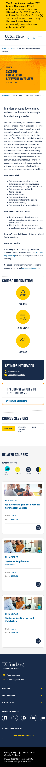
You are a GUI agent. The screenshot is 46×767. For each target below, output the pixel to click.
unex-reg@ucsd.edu (15, 679)
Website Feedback (12, 755)
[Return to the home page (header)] (14, 38)
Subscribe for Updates (23, 735)
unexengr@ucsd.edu (30, 268)
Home (4, 48)
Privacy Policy (10, 752)
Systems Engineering (16, 400)
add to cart (8, 428)
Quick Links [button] (8, 702)
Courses (12, 48)
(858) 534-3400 (13, 675)
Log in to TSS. (19, 27)
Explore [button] (6, 688)
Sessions (29, 95)
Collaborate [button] (8, 695)
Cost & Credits (17, 95)
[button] (23, 429)
